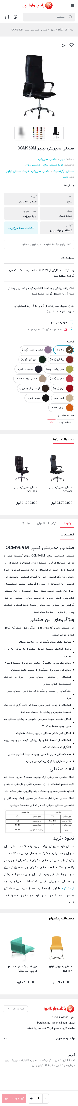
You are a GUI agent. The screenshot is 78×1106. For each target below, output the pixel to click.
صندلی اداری (32, 165)
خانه (71, 30)
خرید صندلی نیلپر (53, 165)
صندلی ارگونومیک (63, 171)
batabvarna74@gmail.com (52, 1023)
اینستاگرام (68, 888)
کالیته (70, 342)
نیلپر (65, 177)
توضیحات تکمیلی (46, 523)
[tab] (67, 523)
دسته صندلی (66, 415)
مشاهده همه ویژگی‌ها (21, 228)
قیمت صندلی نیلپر (17, 171)
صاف (51, 422)
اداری (52, 30)
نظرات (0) (26, 523)
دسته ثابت (65, 422)
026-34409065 (60, 1018)
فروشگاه (62, 30)
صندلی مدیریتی (47, 159)
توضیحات (67, 523)
